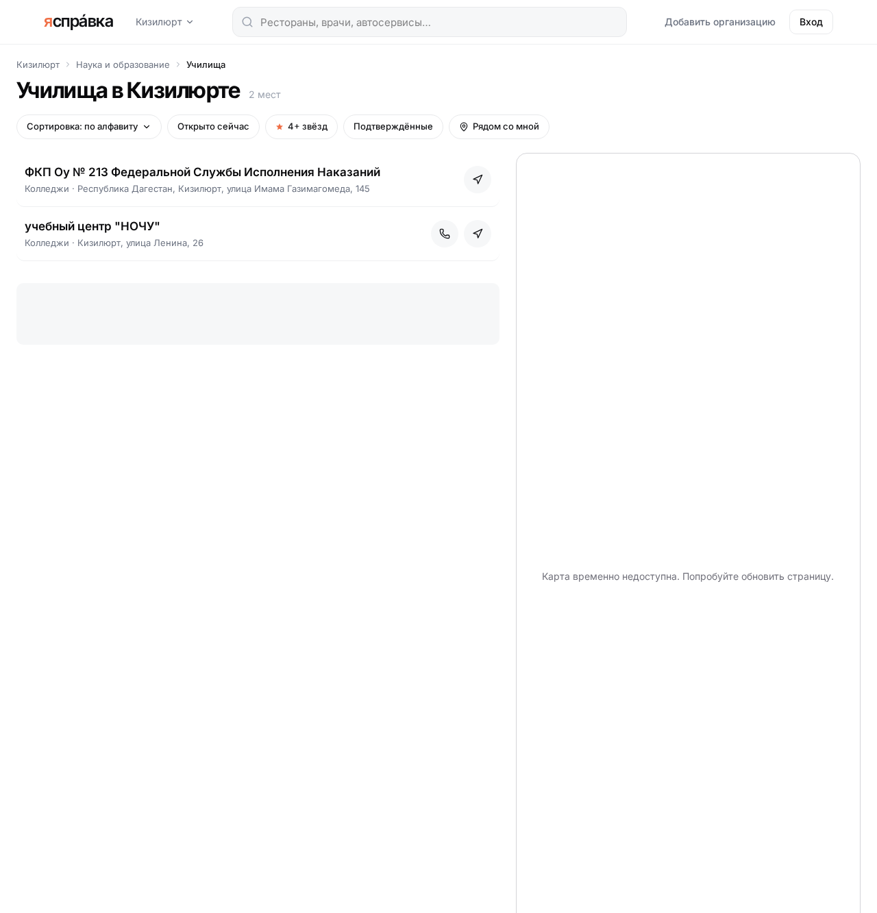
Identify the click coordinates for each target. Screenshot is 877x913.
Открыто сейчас (213, 126)
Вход (811, 21)
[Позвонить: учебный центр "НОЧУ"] (444, 233)
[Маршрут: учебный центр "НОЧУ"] (477, 233)
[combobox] (429, 22)
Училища (205, 64)
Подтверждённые (393, 126)
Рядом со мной (506, 126)
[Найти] (247, 22)
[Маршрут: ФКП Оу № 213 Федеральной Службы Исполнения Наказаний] (477, 179)
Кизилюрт (159, 21)
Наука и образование (123, 64)
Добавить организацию (720, 21)
